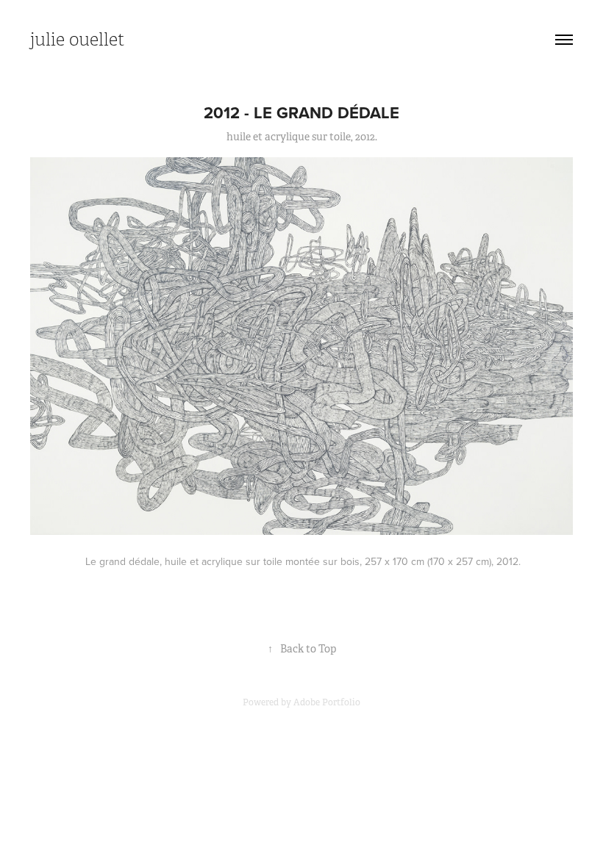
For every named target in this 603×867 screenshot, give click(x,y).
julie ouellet (77, 40)
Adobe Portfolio (326, 702)
